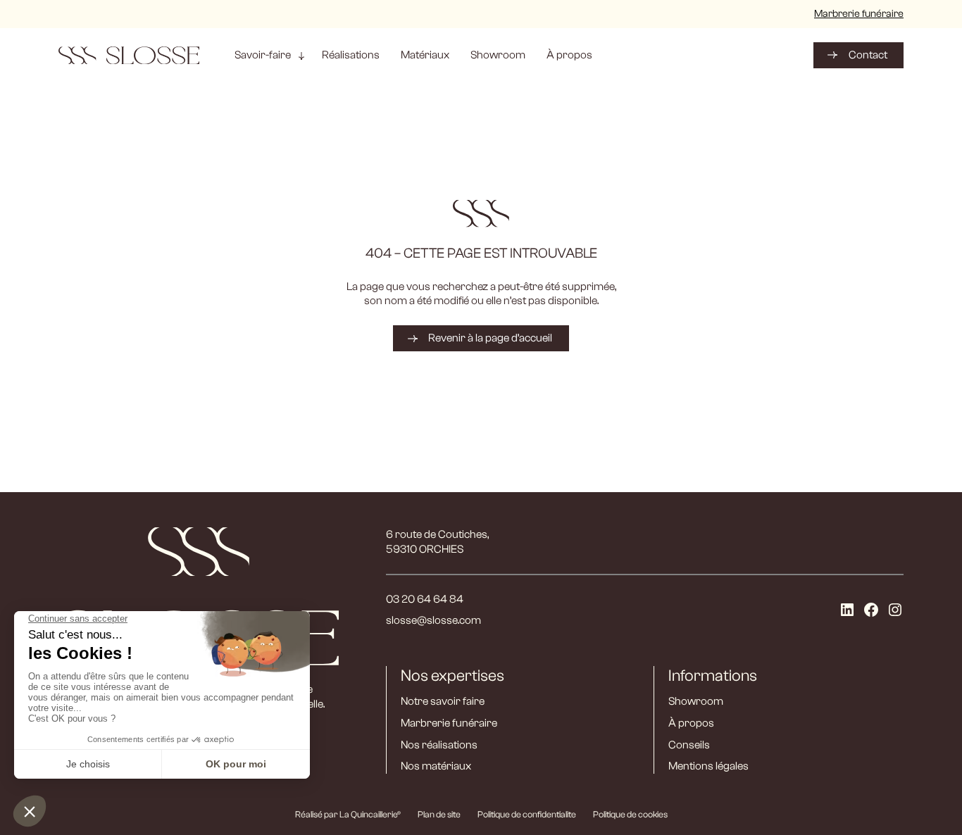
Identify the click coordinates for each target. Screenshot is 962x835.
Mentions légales (708, 766)
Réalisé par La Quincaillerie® (348, 814)
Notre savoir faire (443, 701)
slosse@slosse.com (433, 620)
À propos (691, 723)
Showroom (695, 701)
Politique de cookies (630, 814)
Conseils (689, 745)
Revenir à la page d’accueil (490, 338)
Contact (868, 55)
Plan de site (439, 814)
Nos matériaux (436, 766)
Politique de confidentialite (526, 814)
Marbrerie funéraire (859, 14)
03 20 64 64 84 (424, 599)
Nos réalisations (439, 745)
